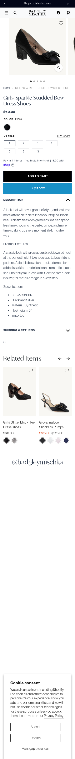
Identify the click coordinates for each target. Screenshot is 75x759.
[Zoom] (58, 67)
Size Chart (63, 136)
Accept (35, 727)
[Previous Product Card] (59, 358)
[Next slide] (69, 4)
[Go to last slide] (6, 4)
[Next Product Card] (68, 358)
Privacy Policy (54, 716)
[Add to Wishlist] (61, 23)
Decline (35, 738)
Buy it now (37, 188)
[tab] (31, 81)
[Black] (7, 127)
